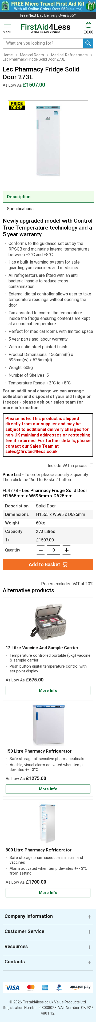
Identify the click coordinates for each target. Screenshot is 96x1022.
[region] (48, 622)
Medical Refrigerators (69, 55)
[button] (48, 918)
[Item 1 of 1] (48, 140)
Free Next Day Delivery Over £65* (48, 15)
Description (18, 196)
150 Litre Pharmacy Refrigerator (39, 751)
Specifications (20, 208)
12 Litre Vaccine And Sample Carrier (42, 647)
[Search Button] (88, 43)
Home (8, 55)
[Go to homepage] (45, 28)
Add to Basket (44, 564)
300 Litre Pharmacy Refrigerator (39, 850)
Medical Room (32, 55)
